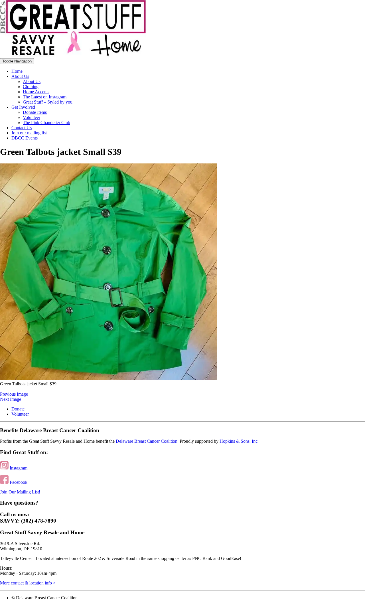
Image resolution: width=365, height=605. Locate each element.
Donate (18, 408)
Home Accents (36, 91)
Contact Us (21, 127)
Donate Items (35, 112)
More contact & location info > (28, 582)
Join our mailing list (29, 132)
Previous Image (14, 394)
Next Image (10, 399)
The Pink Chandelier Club (46, 122)
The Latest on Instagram (44, 96)
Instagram (18, 468)
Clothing (30, 86)
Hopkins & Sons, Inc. (240, 441)
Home (17, 71)
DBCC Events (24, 137)
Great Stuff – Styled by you (47, 102)
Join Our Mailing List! (20, 491)
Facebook (18, 482)
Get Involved (23, 107)
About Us (20, 76)
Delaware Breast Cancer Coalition (146, 441)
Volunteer (31, 117)
